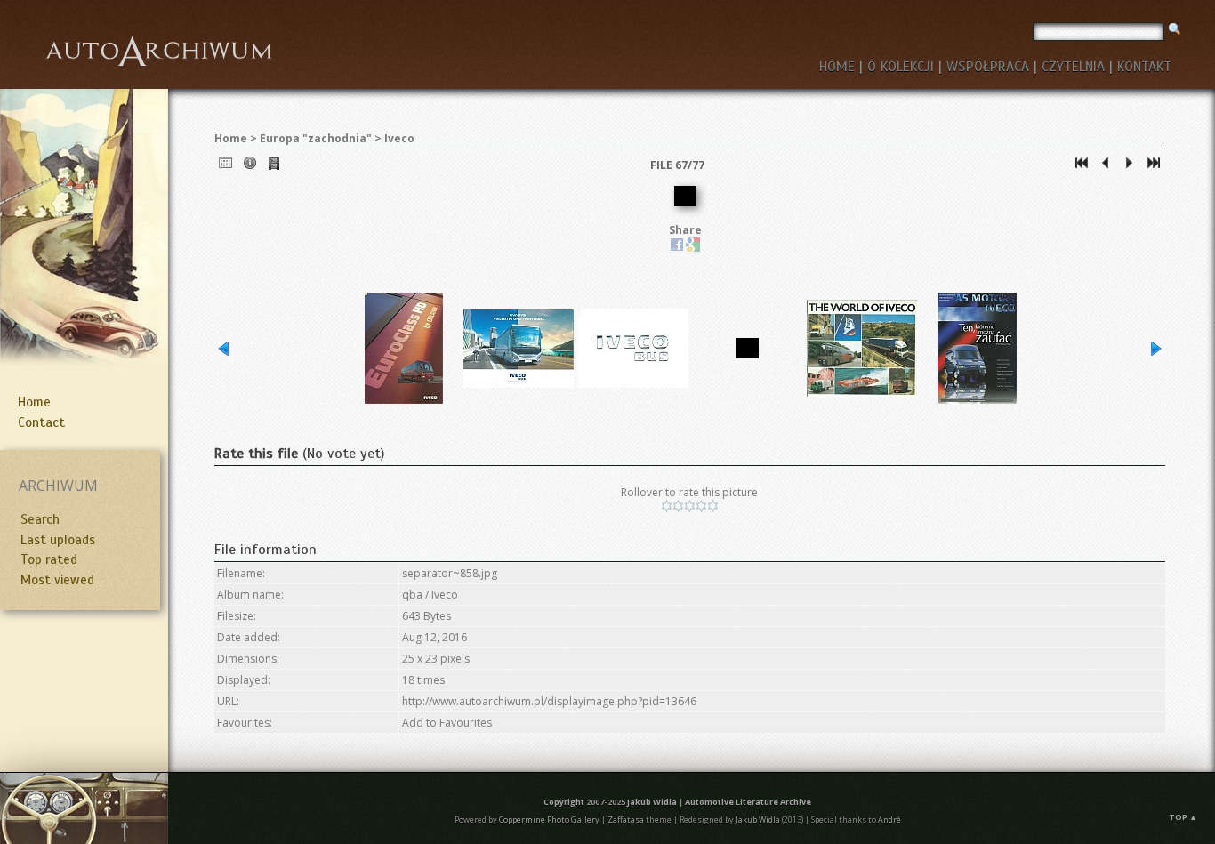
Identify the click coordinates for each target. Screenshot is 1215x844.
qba (412, 594)
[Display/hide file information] (250, 167)
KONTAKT (1144, 67)
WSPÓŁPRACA (987, 67)
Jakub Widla (652, 802)
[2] (678, 506)
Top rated (48, 559)
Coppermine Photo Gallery (549, 819)
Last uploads (57, 540)
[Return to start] (1081, 167)
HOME (837, 67)
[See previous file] (1105, 167)
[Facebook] (677, 247)
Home (34, 402)
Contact (41, 422)
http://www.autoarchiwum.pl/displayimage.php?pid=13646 (549, 701)
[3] (690, 506)
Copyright (563, 802)
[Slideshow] (274, 167)
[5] (713, 506)
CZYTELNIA (1073, 67)
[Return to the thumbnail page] (225, 167)
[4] (701, 506)
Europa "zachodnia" (316, 138)
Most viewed (57, 580)
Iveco (399, 138)
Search (40, 519)
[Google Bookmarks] (693, 247)
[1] (666, 506)
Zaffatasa (626, 819)
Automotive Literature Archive (748, 802)
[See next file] (1129, 167)
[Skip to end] (1153, 167)
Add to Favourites (447, 722)
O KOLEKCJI (900, 67)
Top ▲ (1183, 817)
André (889, 819)
